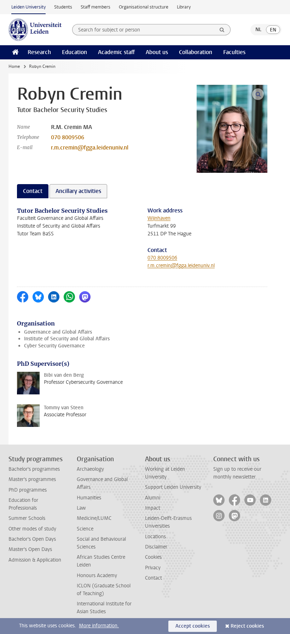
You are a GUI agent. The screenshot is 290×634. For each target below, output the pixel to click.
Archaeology (90, 469)
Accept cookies (192, 626)
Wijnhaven (158, 218)
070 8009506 (67, 137)
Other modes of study (32, 529)
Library (184, 7)
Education (74, 52)
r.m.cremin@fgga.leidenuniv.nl (89, 147)
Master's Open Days (30, 549)
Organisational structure (143, 7)
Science (85, 529)
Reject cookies (247, 626)
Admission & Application (34, 560)
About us (157, 52)
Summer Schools (26, 518)
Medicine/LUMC (94, 518)
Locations (155, 536)
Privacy (153, 567)
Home (14, 66)
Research (39, 52)
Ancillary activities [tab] (78, 191)
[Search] (222, 29)
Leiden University (28, 7)
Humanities (89, 497)
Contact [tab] (32, 191)
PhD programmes (27, 490)
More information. (99, 625)
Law (81, 508)
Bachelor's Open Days (32, 539)
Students (63, 7)
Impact (152, 508)
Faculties (234, 52)
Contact (153, 578)
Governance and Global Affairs (58, 332)
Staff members (95, 7)
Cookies (153, 557)
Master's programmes (32, 479)
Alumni (152, 497)
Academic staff (116, 52)
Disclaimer (156, 547)
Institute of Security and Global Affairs (67, 338)
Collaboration (195, 52)
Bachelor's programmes (34, 469)
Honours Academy (97, 575)
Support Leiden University (173, 487)
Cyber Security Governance (54, 345)
